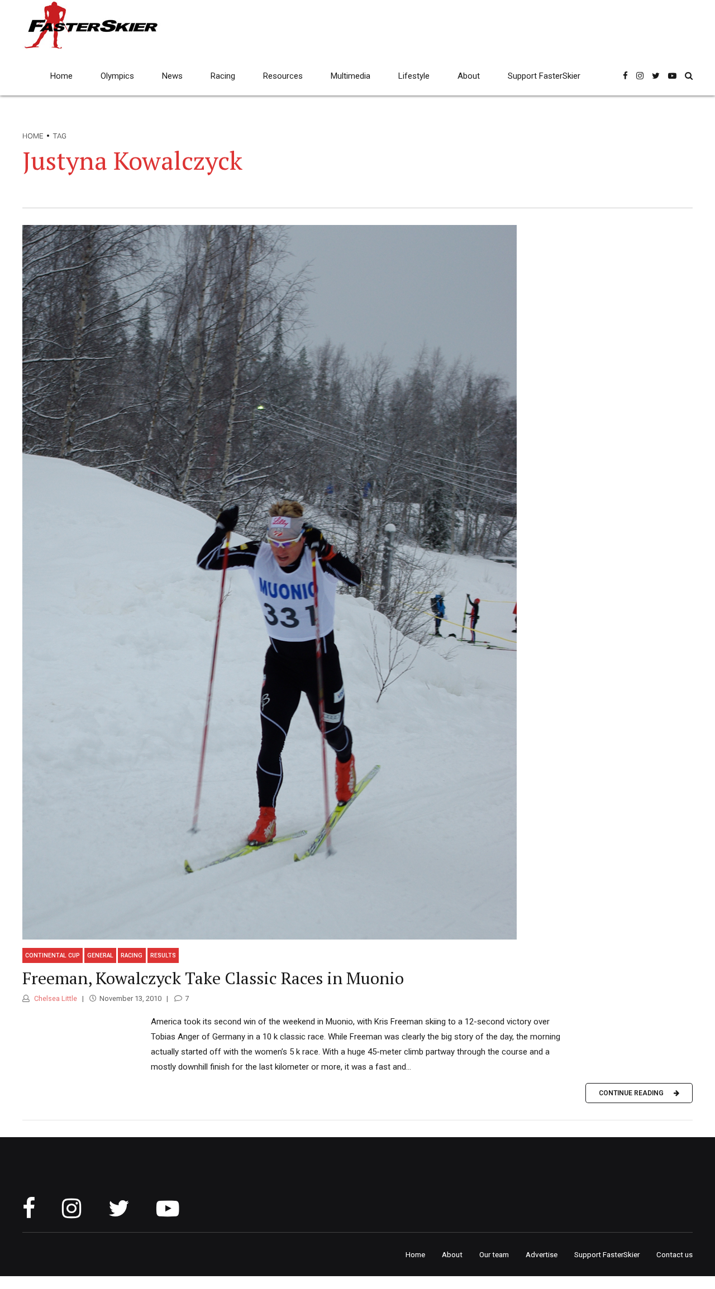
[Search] (689, 75)
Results (163, 955)
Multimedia (350, 76)
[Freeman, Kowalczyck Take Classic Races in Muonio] (357, 582)
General (100, 955)
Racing (223, 76)
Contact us (674, 1254)
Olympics (117, 76)
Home (61, 76)
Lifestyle (414, 76)
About (468, 76)
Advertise (541, 1254)
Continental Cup (52, 955)
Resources (283, 76)
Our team (494, 1254)
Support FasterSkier (544, 76)
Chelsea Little (54, 998)
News (172, 76)
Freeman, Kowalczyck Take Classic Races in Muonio (213, 978)
